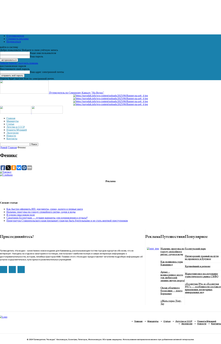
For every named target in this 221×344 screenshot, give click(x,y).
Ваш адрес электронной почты (47, 72)
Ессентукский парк (195, 248)
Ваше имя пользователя (43, 53)
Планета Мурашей (16, 129)
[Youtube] (3, 269)
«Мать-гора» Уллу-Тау (171, 302)
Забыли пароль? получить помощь (19, 63)
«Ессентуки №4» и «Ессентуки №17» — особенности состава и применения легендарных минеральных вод (203, 288)
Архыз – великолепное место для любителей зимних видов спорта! (172, 276)
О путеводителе (15, 35)
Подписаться (13, 41)
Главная (10, 118)
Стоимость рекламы (17, 38)
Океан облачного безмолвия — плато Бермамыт (171, 290)
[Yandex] (21, 269)
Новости (11, 135)
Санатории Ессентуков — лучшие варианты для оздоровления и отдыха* (47, 217)
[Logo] (16, 112)
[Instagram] (12, 269)
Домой (3, 147)
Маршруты (12, 121)
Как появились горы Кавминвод (171, 263)
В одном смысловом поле (20, 214)
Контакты (11, 138)
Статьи (10, 124)
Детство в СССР (15, 127)
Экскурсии (12, 132)
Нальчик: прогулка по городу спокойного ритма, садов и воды (41, 212)
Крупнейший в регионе (197, 266)
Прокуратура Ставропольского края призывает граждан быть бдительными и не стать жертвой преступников (67, 220)
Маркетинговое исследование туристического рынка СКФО (201, 275)
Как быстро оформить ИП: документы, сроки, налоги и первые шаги (44, 209)
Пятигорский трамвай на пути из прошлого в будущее (202, 257)
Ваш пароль (36, 56)
